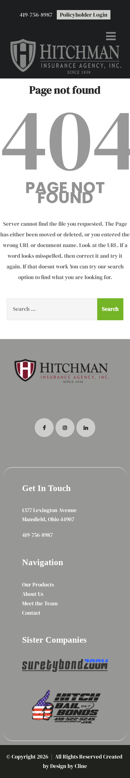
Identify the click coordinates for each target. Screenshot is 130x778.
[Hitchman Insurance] (65, 55)
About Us (32, 594)
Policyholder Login (83, 15)
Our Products (38, 584)
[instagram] (65, 427)
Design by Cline (68, 766)
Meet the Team (40, 603)
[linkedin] (85, 427)
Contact (31, 613)
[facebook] (44, 427)
